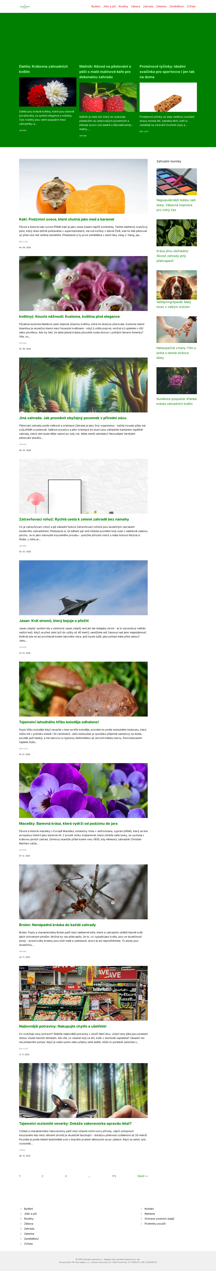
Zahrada (148, 6)
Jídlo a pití (109, 6)
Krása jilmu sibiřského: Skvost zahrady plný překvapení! (172, 256)
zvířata (22, 1150)
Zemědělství (176, 6)
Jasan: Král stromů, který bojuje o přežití (54, 621)
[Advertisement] (108, 41)
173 (114, 1176)
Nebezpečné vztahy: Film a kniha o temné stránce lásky (176, 353)
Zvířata (191, 6)
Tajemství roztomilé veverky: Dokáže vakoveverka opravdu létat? (75, 1123)
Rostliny (123, 6)
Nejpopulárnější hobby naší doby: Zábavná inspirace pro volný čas (176, 205)
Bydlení (95, 6)
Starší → (143, 1176)
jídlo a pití (144, 131)
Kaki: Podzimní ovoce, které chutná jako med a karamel (66, 219)
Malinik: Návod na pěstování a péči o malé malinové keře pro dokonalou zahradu (105, 71)
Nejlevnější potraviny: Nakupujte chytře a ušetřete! (63, 1026)
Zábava (135, 6)
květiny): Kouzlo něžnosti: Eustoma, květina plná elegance (69, 316)
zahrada (22, 130)
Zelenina (161, 6)
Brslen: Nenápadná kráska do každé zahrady (57, 925)
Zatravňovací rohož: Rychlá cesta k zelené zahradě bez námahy (74, 519)
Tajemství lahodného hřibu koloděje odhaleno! (59, 722)
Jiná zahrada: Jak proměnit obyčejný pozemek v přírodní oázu (72, 418)
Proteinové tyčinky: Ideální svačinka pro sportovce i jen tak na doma (167, 71)
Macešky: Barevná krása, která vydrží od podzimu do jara (68, 823)
